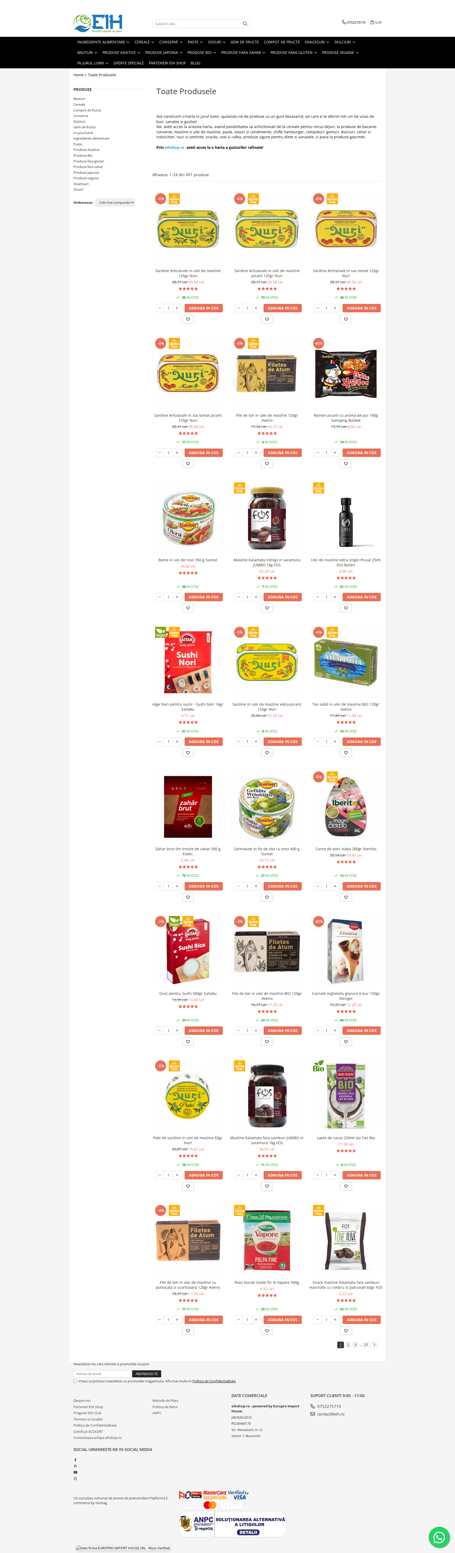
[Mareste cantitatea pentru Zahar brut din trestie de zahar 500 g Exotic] (177, 886)
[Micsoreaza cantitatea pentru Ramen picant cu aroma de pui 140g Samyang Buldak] (318, 453)
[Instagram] (75, 1478)
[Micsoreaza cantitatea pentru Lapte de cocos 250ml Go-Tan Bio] (318, 1175)
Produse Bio (82, 155)
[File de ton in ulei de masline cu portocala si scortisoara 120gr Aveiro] (188, 1240)
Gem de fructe (84, 127)
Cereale (79, 104)
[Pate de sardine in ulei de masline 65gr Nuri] (188, 1096)
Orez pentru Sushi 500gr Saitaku (188, 993)
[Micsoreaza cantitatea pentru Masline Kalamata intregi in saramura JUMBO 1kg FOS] (239, 597)
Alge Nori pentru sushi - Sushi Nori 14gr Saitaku (187, 707)
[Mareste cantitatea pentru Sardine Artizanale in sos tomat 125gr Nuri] (335, 308)
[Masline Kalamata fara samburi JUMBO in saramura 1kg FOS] (267, 1096)
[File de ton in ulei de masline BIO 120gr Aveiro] (267, 951)
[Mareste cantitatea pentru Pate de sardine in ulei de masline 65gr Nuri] (177, 1175)
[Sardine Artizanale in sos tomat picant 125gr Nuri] (188, 373)
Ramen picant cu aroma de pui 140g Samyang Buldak (346, 418)
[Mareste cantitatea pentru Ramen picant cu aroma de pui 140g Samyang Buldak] (335, 453)
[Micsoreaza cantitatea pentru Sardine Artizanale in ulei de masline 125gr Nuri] (160, 308)
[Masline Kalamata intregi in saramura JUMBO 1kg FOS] (267, 518)
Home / (80, 74)
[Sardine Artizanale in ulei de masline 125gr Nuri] (188, 229)
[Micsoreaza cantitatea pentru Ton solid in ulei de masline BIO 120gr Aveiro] (318, 741)
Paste (77, 144)
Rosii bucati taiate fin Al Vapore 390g (267, 1282)
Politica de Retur (165, 1406)
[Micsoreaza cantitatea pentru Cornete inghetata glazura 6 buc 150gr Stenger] (318, 1030)
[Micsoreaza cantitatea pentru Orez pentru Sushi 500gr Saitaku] (160, 1030)
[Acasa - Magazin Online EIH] (99, 23)
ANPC (156, 1413)
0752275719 (328, 1406)
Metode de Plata (165, 1400)
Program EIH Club (87, 1413)
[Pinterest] (75, 1466)
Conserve (80, 115)
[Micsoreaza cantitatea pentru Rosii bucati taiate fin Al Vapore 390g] (239, 1320)
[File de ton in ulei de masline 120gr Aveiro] (267, 373)
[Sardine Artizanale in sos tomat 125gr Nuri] (346, 229)
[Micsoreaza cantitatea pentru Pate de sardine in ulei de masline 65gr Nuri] (160, 1175)
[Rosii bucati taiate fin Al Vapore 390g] (267, 1240)
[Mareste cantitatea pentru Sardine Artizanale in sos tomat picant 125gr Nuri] (177, 453)
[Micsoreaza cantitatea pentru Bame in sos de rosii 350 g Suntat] (160, 597)
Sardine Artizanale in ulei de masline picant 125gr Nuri (267, 273)
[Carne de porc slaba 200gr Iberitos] (346, 807)
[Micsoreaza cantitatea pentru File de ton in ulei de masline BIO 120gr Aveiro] (239, 1030)
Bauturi (79, 98)
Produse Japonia (86, 172)
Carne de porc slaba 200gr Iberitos (346, 848)
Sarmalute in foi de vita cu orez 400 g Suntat (267, 851)
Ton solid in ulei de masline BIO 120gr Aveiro (345, 707)
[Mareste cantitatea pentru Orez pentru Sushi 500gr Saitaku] (177, 1030)
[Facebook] (75, 1460)
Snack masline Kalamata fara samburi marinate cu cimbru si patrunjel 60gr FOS (346, 1285)
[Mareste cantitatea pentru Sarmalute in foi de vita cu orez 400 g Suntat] (256, 886)
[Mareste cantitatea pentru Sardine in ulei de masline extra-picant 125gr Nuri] (256, 741)
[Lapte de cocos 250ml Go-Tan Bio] (346, 1096)
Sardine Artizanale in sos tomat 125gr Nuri (346, 273)
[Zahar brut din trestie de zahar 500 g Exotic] (188, 807)
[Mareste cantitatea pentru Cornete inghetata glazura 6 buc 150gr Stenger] (335, 1030)
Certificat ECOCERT (88, 1431)
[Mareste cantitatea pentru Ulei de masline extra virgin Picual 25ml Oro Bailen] (335, 597)
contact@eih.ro (330, 1414)
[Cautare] (245, 23)
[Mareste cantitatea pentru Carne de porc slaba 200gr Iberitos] (335, 886)
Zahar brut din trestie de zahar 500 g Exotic (188, 851)
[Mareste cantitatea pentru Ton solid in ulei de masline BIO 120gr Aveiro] (335, 741)
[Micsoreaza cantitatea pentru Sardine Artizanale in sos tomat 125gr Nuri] (318, 308)
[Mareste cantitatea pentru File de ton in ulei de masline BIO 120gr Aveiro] (256, 1030)
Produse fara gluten (88, 161)
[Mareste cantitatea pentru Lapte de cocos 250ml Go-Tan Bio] (335, 1175)
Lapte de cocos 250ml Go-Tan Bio (346, 1137)
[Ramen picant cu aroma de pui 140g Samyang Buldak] (346, 373)
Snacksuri (80, 183)
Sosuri (78, 189)
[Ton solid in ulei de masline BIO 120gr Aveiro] (346, 662)
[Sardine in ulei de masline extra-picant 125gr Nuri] (267, 662)
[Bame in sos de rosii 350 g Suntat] (188, 518)
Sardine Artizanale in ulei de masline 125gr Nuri (188, 273)
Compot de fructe (87, 110)
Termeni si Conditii (87, 1419)
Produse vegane (86, 178)
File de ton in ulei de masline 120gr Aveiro (267, 418)
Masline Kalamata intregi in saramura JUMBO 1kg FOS (267, 562)
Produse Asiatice (86, 149)
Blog (195, 62)
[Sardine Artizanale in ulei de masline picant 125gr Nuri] (267, 229)
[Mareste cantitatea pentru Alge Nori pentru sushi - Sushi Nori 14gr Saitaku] (177, 741)
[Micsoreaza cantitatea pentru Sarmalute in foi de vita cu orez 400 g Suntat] (239, 886)
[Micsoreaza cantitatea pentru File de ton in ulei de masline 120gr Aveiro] (239, 453)
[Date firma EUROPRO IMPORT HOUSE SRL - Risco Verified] (123, 1547)
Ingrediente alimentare (91, 138)
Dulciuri (79, 121)
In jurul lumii (83, 132)
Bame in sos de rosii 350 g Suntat (188, 559)
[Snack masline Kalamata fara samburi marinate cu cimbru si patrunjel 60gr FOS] (346, 1240)
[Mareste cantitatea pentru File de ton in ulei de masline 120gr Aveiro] (256, 453)
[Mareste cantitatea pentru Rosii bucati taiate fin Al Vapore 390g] (256, 1320)
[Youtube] (75, 1472)
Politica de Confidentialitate (214, 1381)
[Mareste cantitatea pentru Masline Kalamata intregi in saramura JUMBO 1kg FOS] (256, 597)
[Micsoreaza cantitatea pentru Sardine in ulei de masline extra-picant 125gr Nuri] (239, 741)
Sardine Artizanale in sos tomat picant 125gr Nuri (188, 418)
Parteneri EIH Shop (88, 1406)
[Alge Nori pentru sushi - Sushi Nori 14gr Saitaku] (188, 662)
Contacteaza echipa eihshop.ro (97, 1437)
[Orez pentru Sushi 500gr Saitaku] (188, 951)
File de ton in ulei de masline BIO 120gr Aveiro (267, 996)
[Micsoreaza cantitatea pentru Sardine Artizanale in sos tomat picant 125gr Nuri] (160, 453)
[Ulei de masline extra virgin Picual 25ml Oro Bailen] (346, 518)
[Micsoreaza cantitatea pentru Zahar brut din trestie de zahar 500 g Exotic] (160, 886)
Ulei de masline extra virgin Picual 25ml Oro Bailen (346, 562)
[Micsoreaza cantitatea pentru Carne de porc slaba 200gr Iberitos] (318, 886)
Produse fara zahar (88, 166)
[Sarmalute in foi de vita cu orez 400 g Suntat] (267, 807)
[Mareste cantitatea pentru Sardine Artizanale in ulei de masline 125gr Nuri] (177, 308)
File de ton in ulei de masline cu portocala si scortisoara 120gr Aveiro (188, 1285)
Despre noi (81, 1400)
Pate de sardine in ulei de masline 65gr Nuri (187, 1140)
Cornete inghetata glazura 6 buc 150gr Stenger (346, 996)
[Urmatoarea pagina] (374, 1345)
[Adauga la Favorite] (188, 319)
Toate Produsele (102, 74)
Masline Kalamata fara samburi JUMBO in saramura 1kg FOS (267, 1140)
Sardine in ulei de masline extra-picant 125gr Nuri (267, 707)
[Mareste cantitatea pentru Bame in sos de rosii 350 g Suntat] (177, 597)
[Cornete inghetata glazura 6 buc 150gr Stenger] (346, 951)
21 (366, 1344)
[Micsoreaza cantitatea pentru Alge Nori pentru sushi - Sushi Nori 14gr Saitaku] (160, 741)
